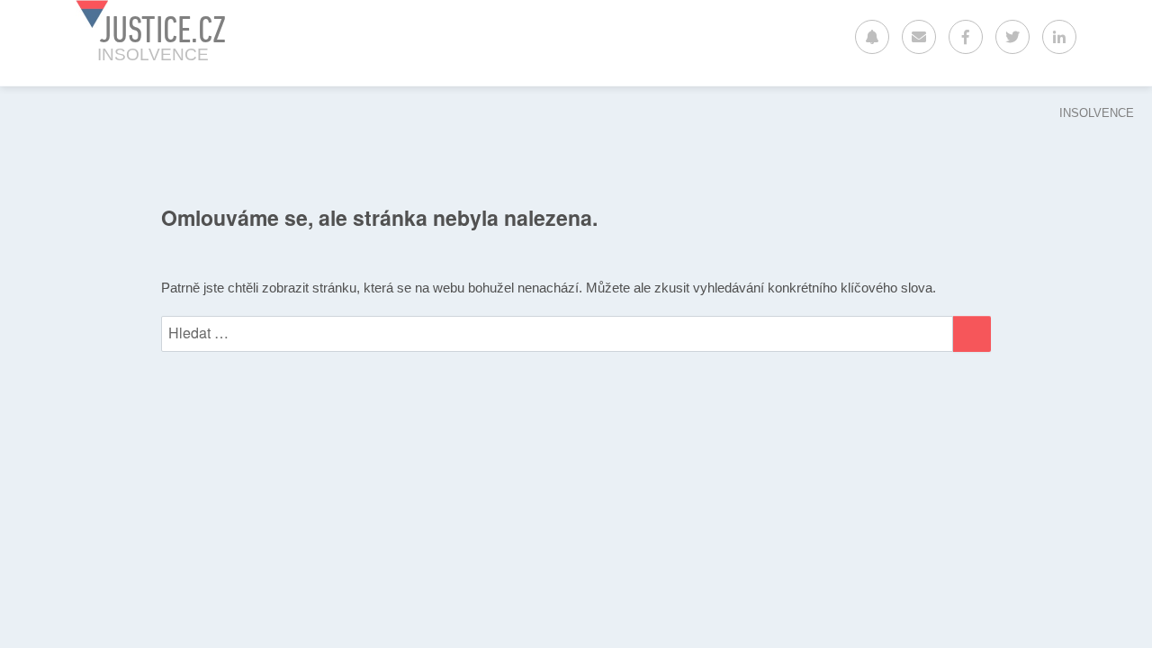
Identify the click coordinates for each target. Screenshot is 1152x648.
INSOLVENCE (1096, 113)
